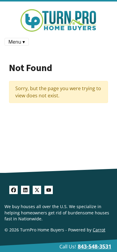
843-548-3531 (94, 246)
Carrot (99, 230)
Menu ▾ (16, 42)
